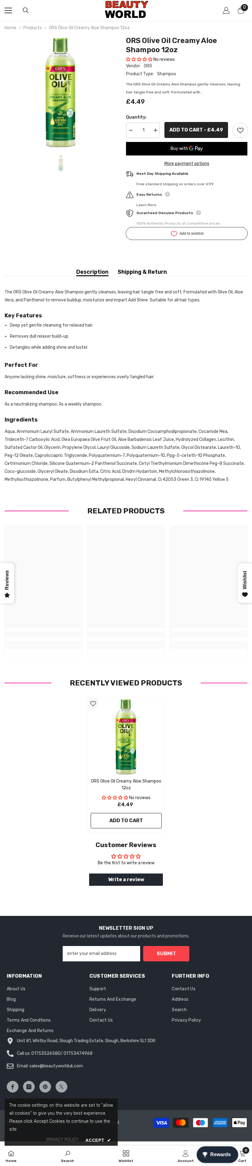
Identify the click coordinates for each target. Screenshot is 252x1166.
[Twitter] (61, 1087)
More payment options (186, 163)
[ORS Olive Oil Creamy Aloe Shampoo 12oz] (126, 736)
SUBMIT (166, 953)
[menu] (8, 10)
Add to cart (126, 820)
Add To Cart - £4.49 (196, 130)
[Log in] (226, 10)
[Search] (26, 10)
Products (32, 27)
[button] (139, 59)
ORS (148, 66)
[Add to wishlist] (240, 130)
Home (10, 27)
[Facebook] (12, 1087)
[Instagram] (29, 1087)
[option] (61, 92)
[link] (43, 634)
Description (92, 272)
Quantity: (136, 117)
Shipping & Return (142, 272)
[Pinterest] (45, 1087)
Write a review (126, 879)
